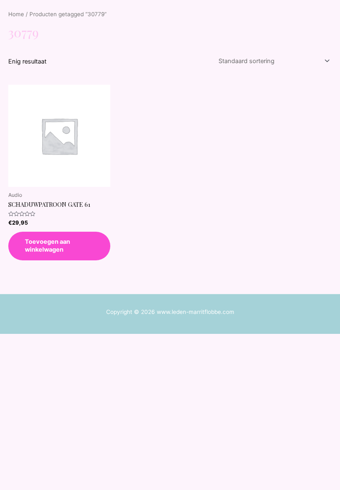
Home (16, 14)
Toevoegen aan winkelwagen (47, 245)
